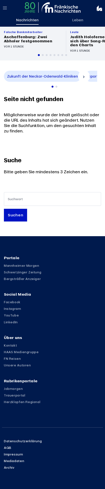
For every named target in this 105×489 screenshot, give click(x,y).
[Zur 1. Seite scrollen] (52, 87)
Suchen (15, 215)
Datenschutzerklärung (23, 441)
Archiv (9, 467)
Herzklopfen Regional (22, 401)
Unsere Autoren (17, 365)
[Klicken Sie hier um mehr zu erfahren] (33, 42)
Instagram (12, 308)
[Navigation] (9, 8)
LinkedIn (11, 322)
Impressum (13, 454)
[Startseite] (52, 7)
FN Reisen (12, 358)
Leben (77, 20)
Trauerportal (14, 395)
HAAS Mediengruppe (21, 351)
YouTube (11, 315)
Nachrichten (27, 20)
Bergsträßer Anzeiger (22, 278)
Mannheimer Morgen (21, 265)
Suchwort (15, 199)
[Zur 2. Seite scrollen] (56, 87)
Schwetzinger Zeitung (22, 272)
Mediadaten (14, 460)
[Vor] (84, 76)
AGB (7, 447)
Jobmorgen (13, 388)
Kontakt (10, 345)
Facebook (12, 302)
